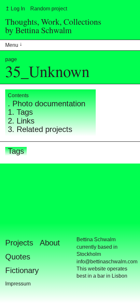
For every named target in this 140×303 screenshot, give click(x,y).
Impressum (18, 283)
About (50, 242)
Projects (19, 242)
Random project (48, 8)
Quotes (17, 256)
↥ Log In (15, 8)
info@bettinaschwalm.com (107, 261)
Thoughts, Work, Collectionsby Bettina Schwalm (53, 25)
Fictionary (22, 270)
